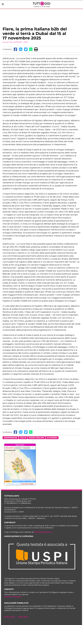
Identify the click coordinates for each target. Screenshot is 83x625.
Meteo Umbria (20, 445)
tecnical (5, 42)
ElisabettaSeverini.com (43, 532)
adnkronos (10, 438)
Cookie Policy (23, 617)
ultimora (52, 438)
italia (23, 438)
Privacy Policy (9, 617)
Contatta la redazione (13, 597)
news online (36, 438)
